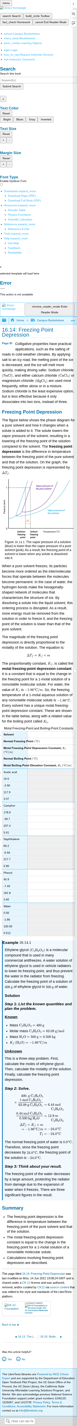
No (23, 1359)
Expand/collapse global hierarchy (6, 320)
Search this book (10, 73)
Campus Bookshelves (50, 320)
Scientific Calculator (20, 219)
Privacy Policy (41, 1402)
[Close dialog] (2, 288)
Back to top (9, 1324)
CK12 (41, 1287)
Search (7, 1421)
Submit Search (12, 86)
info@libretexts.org (30, 1410)
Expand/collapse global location (73, 319)
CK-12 (26, 1282)
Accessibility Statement (31, 1406)
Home (20, 320)
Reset (6, 113)
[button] (14, 248)
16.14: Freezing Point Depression (43, 1273)
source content (59, 1287)
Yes (10, 1359)
